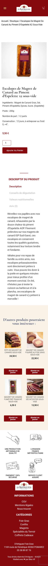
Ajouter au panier (15, 150)
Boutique (14, 21)
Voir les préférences (24, 556)
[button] (5, 8)
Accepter (24, 541)
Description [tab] (15, 186)
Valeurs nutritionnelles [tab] (21, 199)
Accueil (4, 21)
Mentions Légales (31, 563)
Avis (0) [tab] (13, 206)
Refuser (24, 549)
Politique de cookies (16, 563)
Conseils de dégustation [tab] (22, 193)
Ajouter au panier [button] (35, 371)
